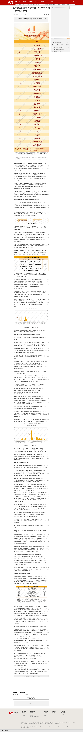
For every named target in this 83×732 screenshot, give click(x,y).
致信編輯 (26, 694)
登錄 (70, 1)
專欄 (68, 4)
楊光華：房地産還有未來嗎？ (57, 42)
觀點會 (42, 1)
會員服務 (45, 712)
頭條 (17, 4)
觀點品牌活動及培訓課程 (34, 716)
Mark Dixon (67, 44)
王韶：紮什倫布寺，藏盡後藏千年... (58, 47)
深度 (24, 4)
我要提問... (31, 703)
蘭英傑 (17, 692)
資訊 (19, 1)
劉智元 (68, 46)
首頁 (16, 1)
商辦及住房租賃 (52, 4)
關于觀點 (51, 1)
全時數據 (20, 4)
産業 (36, 4)
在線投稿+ (68, 38)
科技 (34, 4)
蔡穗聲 (68, 51)
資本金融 (27, 4)
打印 (22, 694)
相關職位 (54, 712)
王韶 (68, 47)
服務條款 (45, 715)
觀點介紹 (23, 712)
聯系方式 (23, 715)
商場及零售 (42, 4)
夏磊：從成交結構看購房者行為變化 (58, 49)
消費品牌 (47, 4)
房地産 (31, 4)
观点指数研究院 (15, 14)
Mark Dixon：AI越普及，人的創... (57, 44)
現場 (70, 4)
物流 (39, 4)
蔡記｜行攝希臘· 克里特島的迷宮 (57, 51)
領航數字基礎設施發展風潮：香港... (58, 46)
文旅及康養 (58, 4)
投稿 (74, 1)
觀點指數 (25, 1)
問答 (47, 1)
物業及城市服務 (63, 4)
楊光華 (68, 42)
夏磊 (68, 49)
